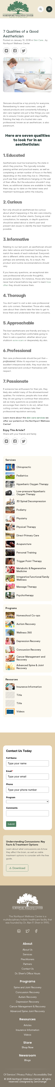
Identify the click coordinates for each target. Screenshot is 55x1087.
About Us (27, 949)
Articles (27, 1025)
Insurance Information (27, 1029)
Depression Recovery (27, 1001)
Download (18, 868)
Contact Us (28, 968)
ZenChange (40, 1081)
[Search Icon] (41, 9)
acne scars (18, 340)
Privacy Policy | (25, 1074)
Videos (27, 1034)
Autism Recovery (27, 996)
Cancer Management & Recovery (28, 1006)
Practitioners (27, 959)
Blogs (27, 1060)
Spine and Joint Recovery (27, 987)
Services (27, 954)
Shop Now (27, 1047)
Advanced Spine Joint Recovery (27, 1011)
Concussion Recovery (28, 992)
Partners (27, 963)
